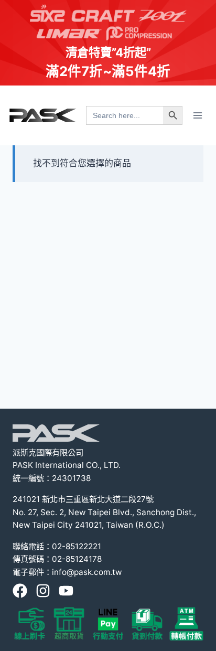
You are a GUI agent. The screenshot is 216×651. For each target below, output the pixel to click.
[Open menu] (197, 115)
